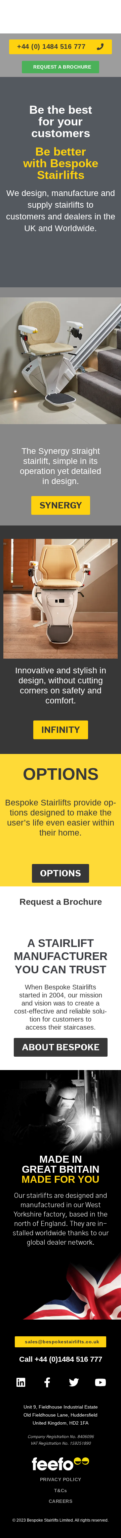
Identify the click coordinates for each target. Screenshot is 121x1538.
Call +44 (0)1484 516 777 (60, 1359)
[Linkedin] (20, 1382)
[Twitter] (73, 1382)
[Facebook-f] (47, 1382)
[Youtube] (100, 1382)
